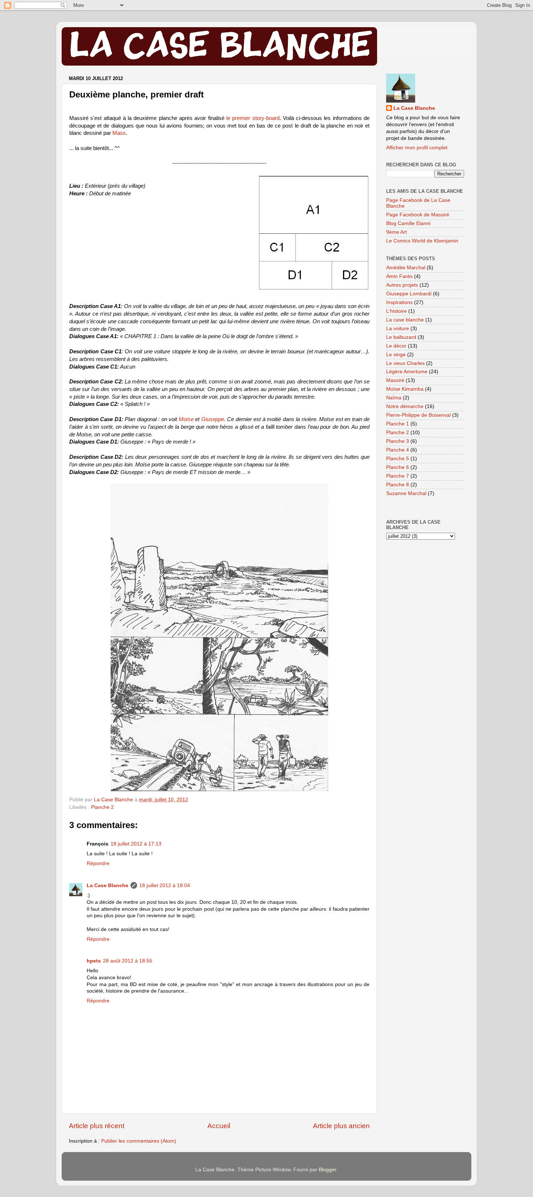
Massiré (395, 380)
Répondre (98, 863)
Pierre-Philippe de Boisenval (418, 415)
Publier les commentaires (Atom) (138, 1141)
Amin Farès (399, 276)
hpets (94, 961)
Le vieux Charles (405, 363)
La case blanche (405, 320)
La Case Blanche (107, 885)
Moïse (186, 419)
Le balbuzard (401, 337)
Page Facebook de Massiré (417, 214)
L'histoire (396, 311)
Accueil (218, 1126)
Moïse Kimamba (404, 389)
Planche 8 (397, 484)
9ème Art (396, 232)
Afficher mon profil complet (416, 147)
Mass (119, 133)
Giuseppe (212, 419)
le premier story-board (253, 118)
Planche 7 (397, 476)
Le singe (396, 354)
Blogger (327, 1169)
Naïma (393, 397)
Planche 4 (397, 450)
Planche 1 (397, 424)
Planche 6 (397, 467)
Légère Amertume (406, 371)
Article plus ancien (341, 1126)
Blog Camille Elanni (408, 223)
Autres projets (402, 285)
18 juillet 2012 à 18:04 (164, 885)
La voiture (397, 328)
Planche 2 (102, 807)
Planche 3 (397, 441)
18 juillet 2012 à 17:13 (136, 844)
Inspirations (399, 302)
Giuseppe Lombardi (408, 293)
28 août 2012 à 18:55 (127, 961)
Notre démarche (404, 406)
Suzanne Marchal (406, 493)
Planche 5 (397, 458)
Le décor (396, 346)
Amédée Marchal (405, 267)
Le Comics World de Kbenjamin (422, 241)
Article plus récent (96, 1126)
